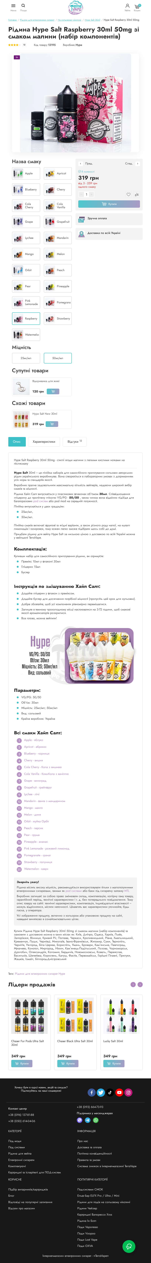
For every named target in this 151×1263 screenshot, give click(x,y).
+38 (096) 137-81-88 (21, 1115)
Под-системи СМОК (90, 1189)
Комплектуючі (17, 1166)
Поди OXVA (85, 1246)
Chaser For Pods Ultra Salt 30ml (27, 1043)
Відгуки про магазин (21, 1208)
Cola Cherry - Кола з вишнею (43, 767)
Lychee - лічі (31, 794)
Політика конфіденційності (94, 1153)
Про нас (82, 1141)
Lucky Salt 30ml (113, 1041)
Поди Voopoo (86, 1233)
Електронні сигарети (21, 1160)
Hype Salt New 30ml (44, 413)
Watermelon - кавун (36, 869)
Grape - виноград (35, 781)
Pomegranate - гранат (37, 855)
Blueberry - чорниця (36, 753)
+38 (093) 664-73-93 (90, 1107)
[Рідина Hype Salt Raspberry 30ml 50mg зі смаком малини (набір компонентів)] (75, 103)
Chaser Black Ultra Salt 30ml (75, 1041)
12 (24, 45)
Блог (11, 1196)
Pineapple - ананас (36, 842)
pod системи (74, 891)
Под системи (16, 1147)
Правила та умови (88, 1160)
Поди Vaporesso (87, 1227)
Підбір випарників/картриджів (28, 1189)
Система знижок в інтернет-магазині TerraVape (106, 1166)
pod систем (40, 501)
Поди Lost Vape (87, 1240)
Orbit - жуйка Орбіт (36, 821)
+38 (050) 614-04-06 (21, 1121)
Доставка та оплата (89, 1147)
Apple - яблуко (33, 740)
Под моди (14, 1141)
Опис (17, 441)
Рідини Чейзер (87, 1208)
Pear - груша (32, 835)
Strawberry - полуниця (38, 862)
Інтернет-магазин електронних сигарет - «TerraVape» (76, 1256)
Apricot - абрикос (35, 747)
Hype (79, 45)
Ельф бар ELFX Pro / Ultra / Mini (98, 1196)
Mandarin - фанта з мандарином (44, 801)
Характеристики (44, 441)
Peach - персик (33, 828)
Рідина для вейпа (19, 1153)
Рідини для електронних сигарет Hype (40, 974)
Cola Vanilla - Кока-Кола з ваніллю (46, 774)
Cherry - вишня (33, 760)
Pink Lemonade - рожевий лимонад (46, 848)
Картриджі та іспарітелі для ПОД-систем (34, 1172)
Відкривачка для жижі (45, 381)
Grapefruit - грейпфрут (38, 787)
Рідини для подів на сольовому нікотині (103, 1202)
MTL (126, 891)
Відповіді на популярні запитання (30, 1202)
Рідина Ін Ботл (86, 1221)
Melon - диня (32, 814)
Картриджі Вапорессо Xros (94, 1214)
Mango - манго (33, 808)
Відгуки (75, 441)
